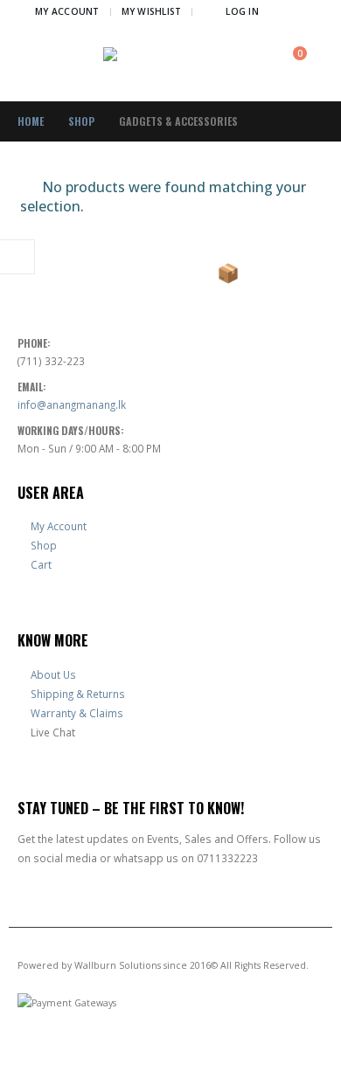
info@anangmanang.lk (71, 404)
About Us (53, 674)
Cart (41, 564)
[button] (310, 11)
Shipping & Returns (78, 694)
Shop (44, 545)
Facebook (32, 1049)
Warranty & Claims (77, 713)
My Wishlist (152, 11)
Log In (242, 11)
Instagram (65, 1049)
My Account (67, 11)
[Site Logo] (171, 62)
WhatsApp (97, 1049)
